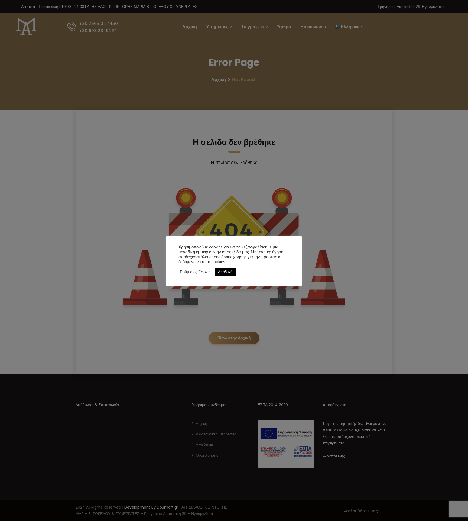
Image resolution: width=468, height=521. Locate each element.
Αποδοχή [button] (225, 272)
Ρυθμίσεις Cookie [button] (195, 272)
